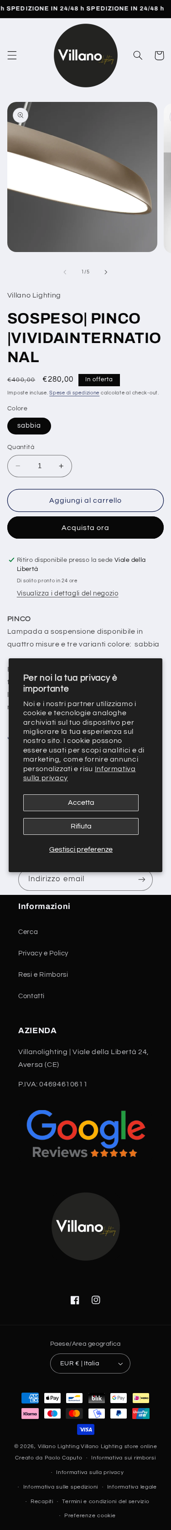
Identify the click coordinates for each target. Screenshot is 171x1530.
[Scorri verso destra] (106, 272)
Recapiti (42, 1501)
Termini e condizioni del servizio (105, 1501)
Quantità (20, 447)
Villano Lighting (59, 1446)
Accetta (81, 802)
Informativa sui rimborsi (123, 1457)
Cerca (28, 932)
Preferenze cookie (90, 1515)
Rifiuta (81, 826)
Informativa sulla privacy (90, 1472)
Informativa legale (132, 1487)
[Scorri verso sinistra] (65, 272)
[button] (11, 55)
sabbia (29, 425)
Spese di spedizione (74, 392)
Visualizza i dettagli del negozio (68, 593)
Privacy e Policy (43, 953)
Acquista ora (86, 527)
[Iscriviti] (141, 880)
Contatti (31, 996)
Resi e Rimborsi (43, 974)
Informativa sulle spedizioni (60, 1487)
